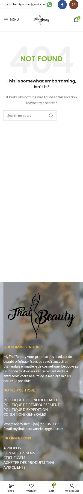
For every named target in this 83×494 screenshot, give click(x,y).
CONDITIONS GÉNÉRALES (24, 414)
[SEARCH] (51, 115)
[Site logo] (41, 19)
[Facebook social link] (62, 4)
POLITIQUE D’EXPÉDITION (25, 409)
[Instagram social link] (73, 4)
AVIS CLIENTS (14, 467)
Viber (25, 424)
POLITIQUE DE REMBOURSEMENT (31, 405)
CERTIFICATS (14, 458)
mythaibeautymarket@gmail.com (25, 4)
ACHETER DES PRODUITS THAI (28, 462)
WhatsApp (11, 424)
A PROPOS (12, 448)
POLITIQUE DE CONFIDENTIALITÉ (31, 400)
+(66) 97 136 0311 (45, 424)
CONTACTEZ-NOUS (19, 453)
